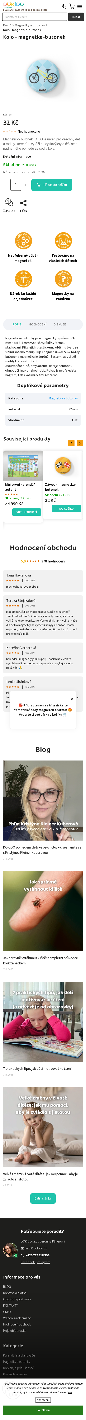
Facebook (28, 1262)
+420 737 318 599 (37, 1255)
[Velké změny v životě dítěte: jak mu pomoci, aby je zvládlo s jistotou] (43, 1166)
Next (80, 443)
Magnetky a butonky (63, 398)
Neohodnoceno (29, 131)
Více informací (26, 512)
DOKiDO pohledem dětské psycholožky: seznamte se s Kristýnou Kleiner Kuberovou (42, 850)
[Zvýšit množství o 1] (25, 185)
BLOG (7, 1286)
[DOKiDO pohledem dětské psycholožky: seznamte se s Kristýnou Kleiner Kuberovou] (43, 839)
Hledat (76, 17)
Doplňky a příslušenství (18, 1368)
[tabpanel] (23, 487)
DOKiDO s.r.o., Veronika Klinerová (43, 1241)
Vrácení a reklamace (17, 1318)
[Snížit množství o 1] (6, 185)
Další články (43, 1198)
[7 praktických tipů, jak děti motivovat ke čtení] (43, 1061)
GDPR (7, 1312)
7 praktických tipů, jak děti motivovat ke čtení (37, 1068)
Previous (72, 443)
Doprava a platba (15, 1293)
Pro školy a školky (15, 1374)
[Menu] (80, 6)
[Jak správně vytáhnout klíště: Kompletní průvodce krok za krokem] (43, 950)
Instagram (43, 1262)
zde (70, 1392)
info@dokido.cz (36, 1248)
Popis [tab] (17, 324)
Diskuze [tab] (60, 324)
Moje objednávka (14, 1330)
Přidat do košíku (55, 185)
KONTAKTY (10, 1305)
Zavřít (72, 218)
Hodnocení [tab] (37, 324)
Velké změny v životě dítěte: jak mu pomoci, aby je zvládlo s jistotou (40, 1177)
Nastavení (43, 1400)
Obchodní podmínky (17, 1299)
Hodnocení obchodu (17, 1324)
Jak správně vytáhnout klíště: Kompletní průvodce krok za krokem (40, 961)
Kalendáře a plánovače (19, 1355)
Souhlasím (43, 1410)
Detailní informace (17, 156)
